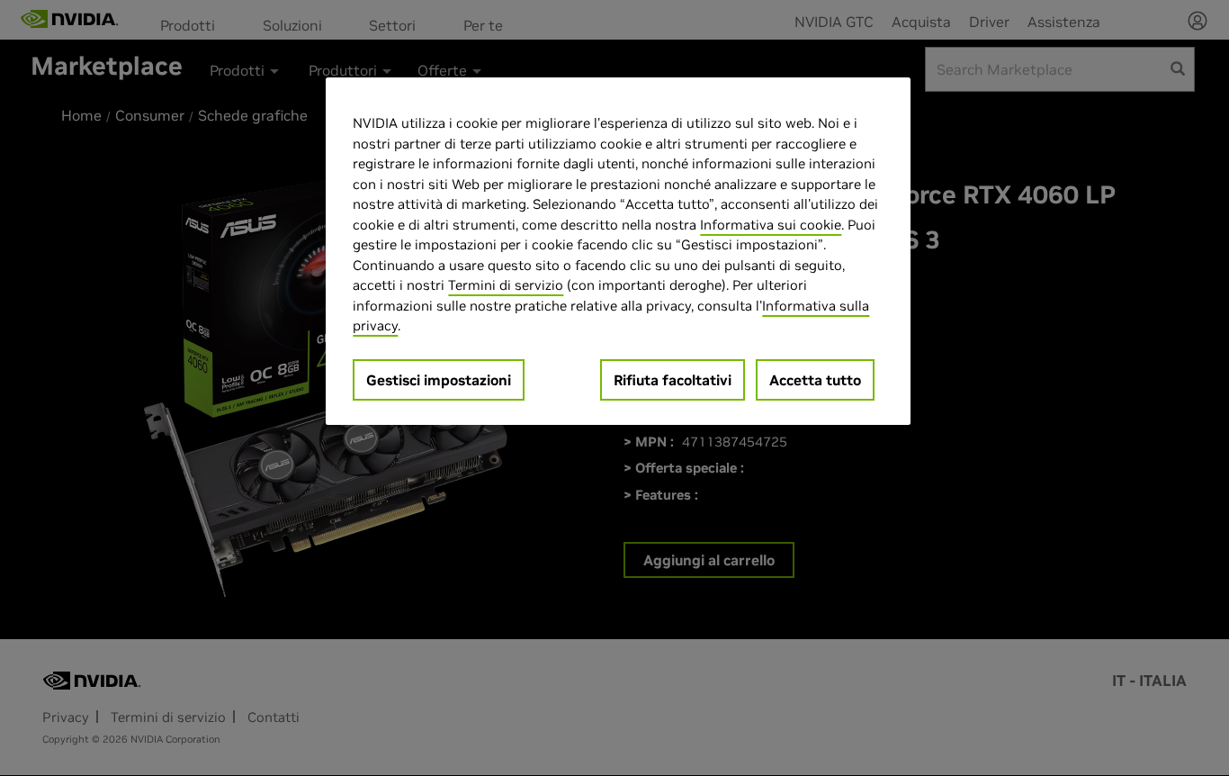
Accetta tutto (815, 380)
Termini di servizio (505, 284)
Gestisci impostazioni (438, 380)
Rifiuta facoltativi (672, 380)
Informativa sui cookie (770, 224)
